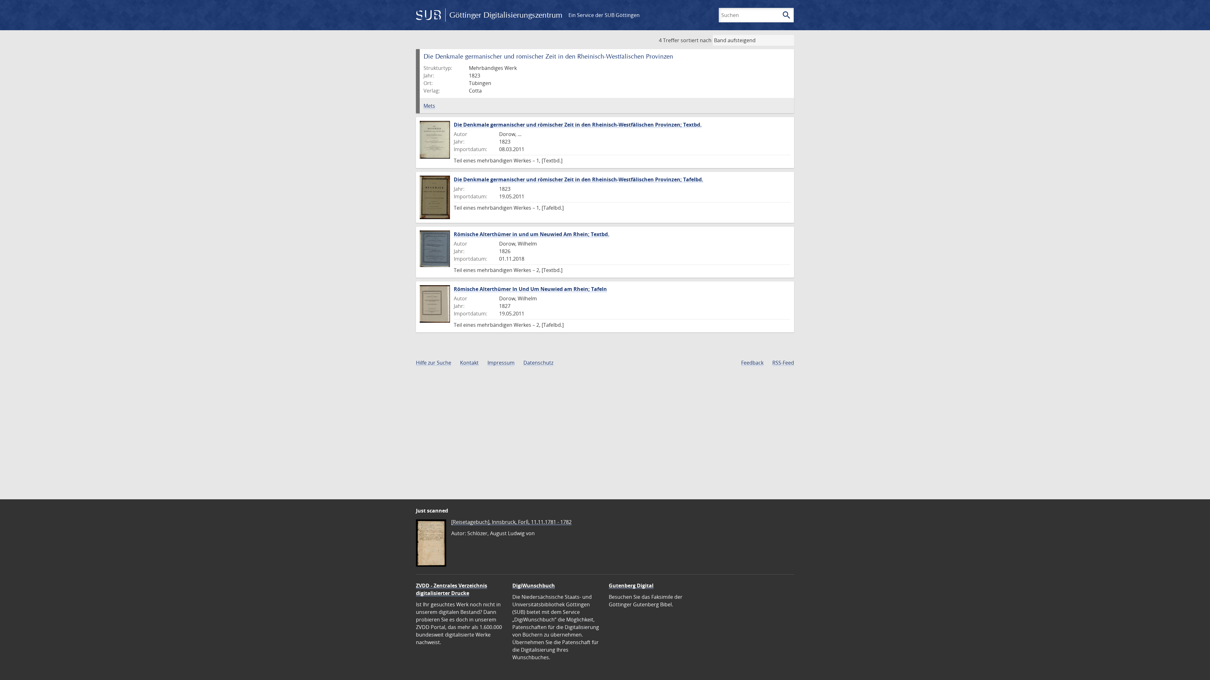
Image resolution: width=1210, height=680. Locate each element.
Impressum (501, 362)
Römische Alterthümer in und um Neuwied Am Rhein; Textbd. (531, 234)
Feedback (752, 362)
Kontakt (469, 362)
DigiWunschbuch (533, 585)
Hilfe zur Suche (433, 362)
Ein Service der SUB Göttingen (604, 15)
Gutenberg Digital (631, 585)
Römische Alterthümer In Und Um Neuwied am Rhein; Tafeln (530, 289)
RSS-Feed (783, 362)
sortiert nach (696, 40)
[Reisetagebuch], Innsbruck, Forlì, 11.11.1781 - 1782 (511, 521)
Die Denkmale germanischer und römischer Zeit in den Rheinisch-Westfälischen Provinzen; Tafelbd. (578, 179)
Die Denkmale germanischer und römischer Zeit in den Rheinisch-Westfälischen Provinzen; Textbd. (578, 124)
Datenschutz (538, 362)
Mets (429, 105)
